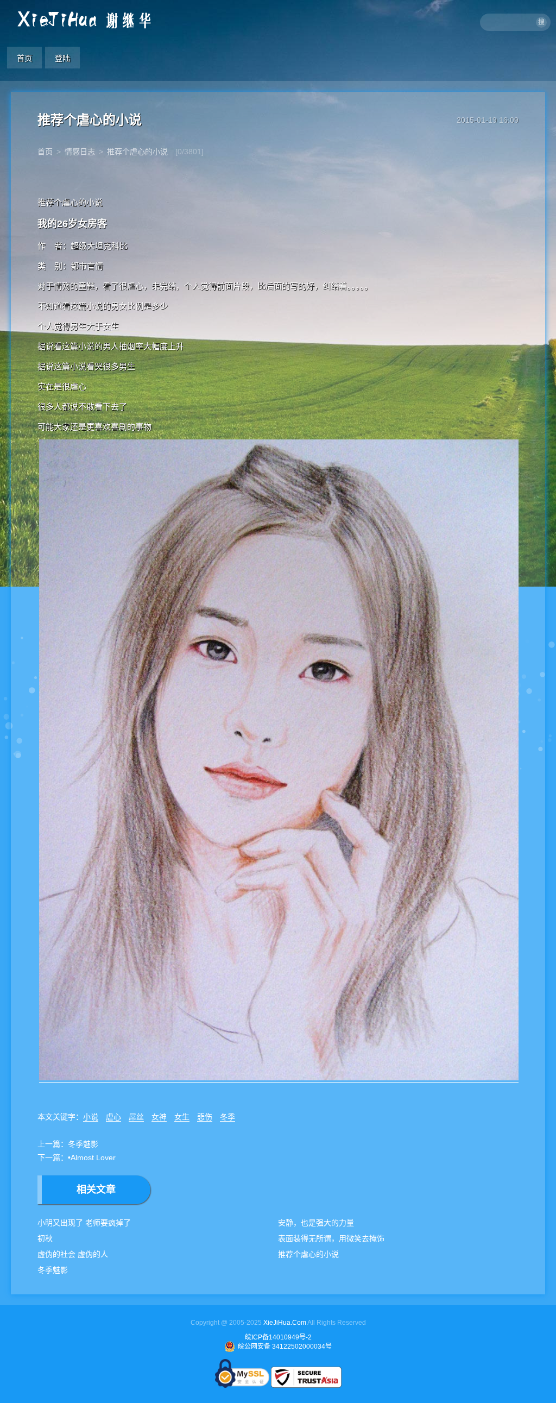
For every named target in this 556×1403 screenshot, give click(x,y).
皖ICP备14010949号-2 (278, 1337)
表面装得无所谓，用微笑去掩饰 (331, 1238)
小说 (90, 1116)
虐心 (113, 1116)
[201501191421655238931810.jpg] (279, 1078)
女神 (159, 1116)
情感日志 (80, 151)
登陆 (62, 58)
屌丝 (136, 1116)
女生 (181, 1116)
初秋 (45, 1238)
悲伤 (204, 1116)
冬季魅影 (83, 1144)
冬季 (227, 1116)
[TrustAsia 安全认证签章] (306, 1385)
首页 (24, 58)
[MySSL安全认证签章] (243, 1385)
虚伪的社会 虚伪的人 (72, 1254)
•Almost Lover (92, 1157)
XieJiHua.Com (284, 1322)
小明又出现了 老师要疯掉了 (84, 1222)
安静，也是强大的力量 (316, 1222)
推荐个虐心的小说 (137, 151)
